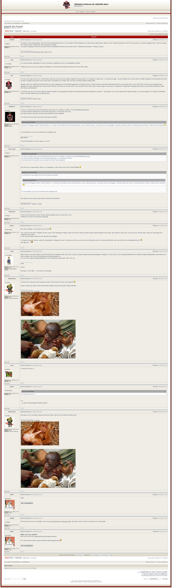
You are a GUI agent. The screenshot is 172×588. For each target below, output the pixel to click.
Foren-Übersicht (8, 23)
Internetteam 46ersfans (16, 27)
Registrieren (82, 11)
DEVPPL (81, 581)
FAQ (77, 11)
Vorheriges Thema (154, 34)
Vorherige (157, 31)
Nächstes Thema (163, 34)
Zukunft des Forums (13, 26)
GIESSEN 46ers (17, 23)
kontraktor (19, 568)
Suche (88, 11)
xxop (28, 568)
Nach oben (7, 56)
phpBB (79, 580)
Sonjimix (24, 568)
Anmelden (93, 11)
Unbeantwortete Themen (10, 21)
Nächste (166, 31)
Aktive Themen (20, 21)
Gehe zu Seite (151, 31)
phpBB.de (99, 581)
